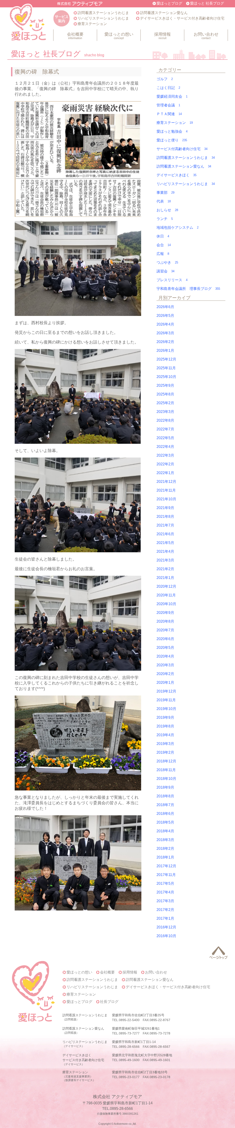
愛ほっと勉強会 (172, 131)
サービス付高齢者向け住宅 (182, 149)
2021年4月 (165, 551)
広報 (163, 254)
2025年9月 (165, 385)
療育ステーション (92, 24)
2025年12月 (166, 359)
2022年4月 (165, 447)
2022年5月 (165, 438)
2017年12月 (166, 866)
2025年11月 (166, 368)
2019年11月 (166, 700)
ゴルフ (165, 79)
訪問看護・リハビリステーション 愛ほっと (28, 23)
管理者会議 (168, 105)
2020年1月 (165, 682)
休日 (163, 236)
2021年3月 (165, 560)
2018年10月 (166, 779)
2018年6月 (165, 814)
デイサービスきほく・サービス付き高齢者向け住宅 (182, 18)
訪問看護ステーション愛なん (164, 13)
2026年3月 (165, 333)
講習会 (165, 271)
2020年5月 (165, 648)
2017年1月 (165, 918)
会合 (164, 245)
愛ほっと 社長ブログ (207, 3)
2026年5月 (165, 316)
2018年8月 (165, 796)
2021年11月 (166, 490)
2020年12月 (166, 586)
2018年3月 (165, 840)
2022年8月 (165, 420)
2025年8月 (165, 394)
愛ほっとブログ (169, 3)
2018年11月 (166, 770)
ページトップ (218, 953)
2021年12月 (166, 482)
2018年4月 (165, 831)
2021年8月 (165, 516)
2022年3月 (165, 455)
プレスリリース (172, 280)
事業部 (165, 193)
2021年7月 (165, 525)
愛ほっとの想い (118, 36)
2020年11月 (166, 595)
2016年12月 (166, 927)
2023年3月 (165, 412)
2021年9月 (165, 508)
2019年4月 (165, 735)
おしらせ (167, 210)
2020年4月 (165, 656)
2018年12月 (166, 761)
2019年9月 (165, 717)
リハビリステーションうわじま (103, 18)
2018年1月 (165, 857)
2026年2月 (165, 342)
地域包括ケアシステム (178, 227)
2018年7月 (165, 805)
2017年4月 (165, 892)
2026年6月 (165, 307)
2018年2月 (165, 848)
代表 (164, 201)
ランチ (165, 219)
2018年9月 (165, 787)
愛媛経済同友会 (172, 96)
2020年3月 (165, 665)
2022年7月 (165, 429)
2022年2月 (165, 464)
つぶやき (167, 262)
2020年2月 (165, 674)
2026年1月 (165, 350)
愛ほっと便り (172, 140)
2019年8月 (165, 726)
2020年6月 (165, 639)
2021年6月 (165, 534)
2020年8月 (165, 621)
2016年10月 (166, 936)
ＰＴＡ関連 (169, 114)
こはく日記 (168, 88)
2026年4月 (165, 324)
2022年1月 (165, 473)
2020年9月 (165, 613)
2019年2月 (165, 752)
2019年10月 (166, 709)
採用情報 (162, 36)
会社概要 (75, 36)
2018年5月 (165, 822)
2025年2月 (165, 403)
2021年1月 (165, 578)
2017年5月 (165, 883)
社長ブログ (109, 1002)
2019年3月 (165, 744)
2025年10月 (166, 377)
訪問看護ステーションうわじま (103, 13)
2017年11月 (166, 875)
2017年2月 (165, 910)
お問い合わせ (206, 36)
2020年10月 (166, 604)
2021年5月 (165, 543)
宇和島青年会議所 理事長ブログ (188, 289)
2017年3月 (165, 901)
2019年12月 (166, 691)
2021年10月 (166, 499)
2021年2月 (165, 569)
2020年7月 (165, 630)
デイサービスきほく (176, 175)
